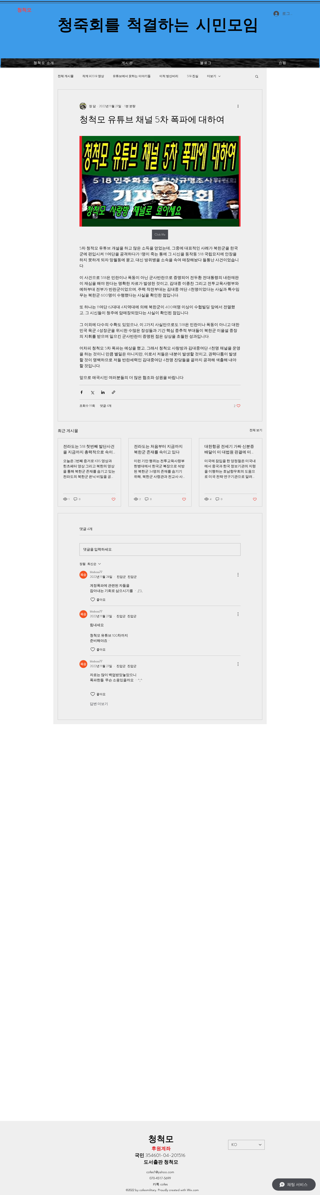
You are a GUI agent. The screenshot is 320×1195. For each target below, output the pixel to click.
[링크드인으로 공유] (103, 392)
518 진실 (192, 76)
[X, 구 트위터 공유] (92, 392)
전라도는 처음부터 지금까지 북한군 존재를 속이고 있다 (158, 449)
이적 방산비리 (168, 76)
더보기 (211, 76)
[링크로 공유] (113, 392)
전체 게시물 (66, 76)
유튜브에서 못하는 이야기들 (132, 76)
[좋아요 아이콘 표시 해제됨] (93, 599)
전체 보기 (255, 430)
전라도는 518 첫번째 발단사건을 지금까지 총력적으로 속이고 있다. (89, 449)
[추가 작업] (238, 106)
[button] (257, 76)
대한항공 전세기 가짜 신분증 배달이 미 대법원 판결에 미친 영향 (229, 449)
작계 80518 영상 (93, 76)
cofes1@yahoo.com (160, 1172)
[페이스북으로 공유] (81, 392)
